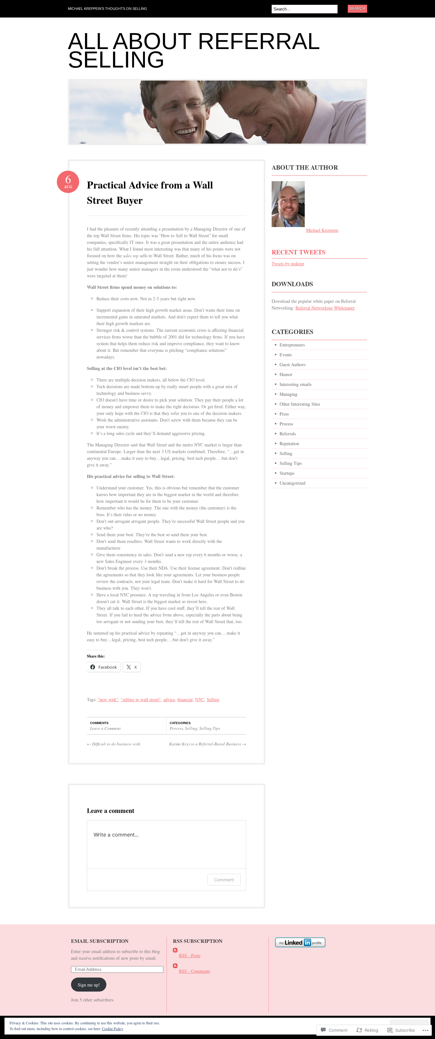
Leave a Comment (105, 728)
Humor (286, 374)
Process (176, 728)
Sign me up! (89, 985)
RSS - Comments (194, 971)
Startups (287, 473)
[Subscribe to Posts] (175, 955)
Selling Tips (209, 728)
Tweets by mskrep (288, 263)
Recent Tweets (298, 252)
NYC (199, 699)
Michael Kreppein (322, 230)
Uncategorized (292, 483)
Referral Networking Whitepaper (325, 308)
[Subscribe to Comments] (175, 971)
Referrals (288, 434)
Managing (288, 394)
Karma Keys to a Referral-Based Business (207, 744)
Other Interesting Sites (300, 404)
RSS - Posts (189, 955)
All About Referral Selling (193, 50)
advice (169, 699)
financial (185, 699)
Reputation (289, 443)
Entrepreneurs (292, 345)
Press (284, 414)
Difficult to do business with (113, 744)
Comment (224, 879)
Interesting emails (295, 384)
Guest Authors (292, 364)
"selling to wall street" (141, 699)
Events (286, 355)
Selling (213, 699)
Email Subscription (100, 940)
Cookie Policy (112, 1028)
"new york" (108, 699)
